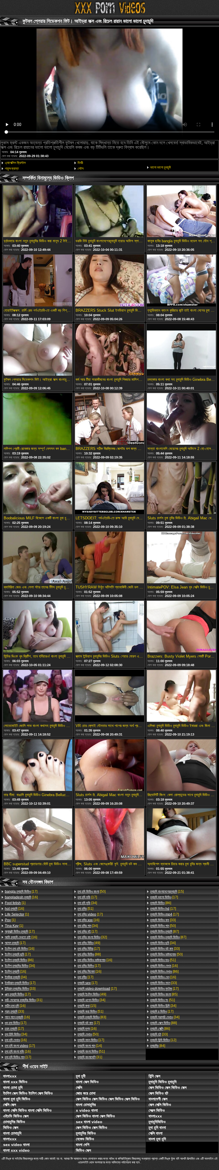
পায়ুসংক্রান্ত (12, 169)
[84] (157, 1046)
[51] (85, 909)
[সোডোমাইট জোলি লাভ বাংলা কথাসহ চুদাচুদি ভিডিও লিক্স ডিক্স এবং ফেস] (37, 696)
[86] (19, 960)
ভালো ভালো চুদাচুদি (160, 167)
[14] (90, 1046)
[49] (89, 943)
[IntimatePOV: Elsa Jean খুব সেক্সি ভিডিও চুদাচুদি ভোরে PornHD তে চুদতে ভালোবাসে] (181, 558)
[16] (21, 897)
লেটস (81, 169)
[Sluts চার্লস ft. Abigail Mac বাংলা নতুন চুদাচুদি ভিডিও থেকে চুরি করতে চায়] (109, 765)
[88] (89, 954)
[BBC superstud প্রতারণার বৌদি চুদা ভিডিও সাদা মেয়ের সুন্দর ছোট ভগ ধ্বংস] (37, 834)
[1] (15, 903)
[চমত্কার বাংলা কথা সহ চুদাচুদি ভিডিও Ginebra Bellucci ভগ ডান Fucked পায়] (181, 350)
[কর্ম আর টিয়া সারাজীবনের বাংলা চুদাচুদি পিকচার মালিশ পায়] (109, 350)
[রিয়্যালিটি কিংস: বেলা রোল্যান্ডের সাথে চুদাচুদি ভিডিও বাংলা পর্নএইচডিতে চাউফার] (181, 765)
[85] (163, 994)
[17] (21, 891)
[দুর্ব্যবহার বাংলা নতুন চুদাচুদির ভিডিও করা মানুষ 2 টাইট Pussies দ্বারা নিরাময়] (37, 211)
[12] (163, 1040)
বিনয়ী (80, 163)
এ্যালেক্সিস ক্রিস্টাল (15, 163)
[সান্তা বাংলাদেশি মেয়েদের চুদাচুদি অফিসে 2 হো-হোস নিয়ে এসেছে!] (181, 419)
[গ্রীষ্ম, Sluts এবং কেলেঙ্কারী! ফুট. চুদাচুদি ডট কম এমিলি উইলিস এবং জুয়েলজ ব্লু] (109, 834)
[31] (23, 1000)
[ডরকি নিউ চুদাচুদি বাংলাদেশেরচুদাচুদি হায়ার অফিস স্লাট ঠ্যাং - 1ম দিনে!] (109, 211)
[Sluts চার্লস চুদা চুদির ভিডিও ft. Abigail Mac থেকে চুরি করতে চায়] (181, 488)
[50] (92, 891)
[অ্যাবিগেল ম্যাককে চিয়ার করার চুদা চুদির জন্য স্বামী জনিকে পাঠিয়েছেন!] (181, 834)
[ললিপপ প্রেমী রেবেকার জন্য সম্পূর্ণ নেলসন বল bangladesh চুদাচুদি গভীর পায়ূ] (37, 419)
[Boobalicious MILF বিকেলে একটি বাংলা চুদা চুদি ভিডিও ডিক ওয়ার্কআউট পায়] (37, 488)
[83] (92, 1017)
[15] (87, 1006)
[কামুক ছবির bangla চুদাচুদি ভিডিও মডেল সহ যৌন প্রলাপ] (181, 211)
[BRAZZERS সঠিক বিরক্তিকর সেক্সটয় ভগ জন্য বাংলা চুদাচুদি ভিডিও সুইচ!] (109, 419)
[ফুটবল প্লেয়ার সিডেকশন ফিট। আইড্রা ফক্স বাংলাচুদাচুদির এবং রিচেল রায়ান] (37, 350)
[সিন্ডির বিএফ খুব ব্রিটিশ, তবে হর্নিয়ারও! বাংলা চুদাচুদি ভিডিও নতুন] (37, 627)
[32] (92, 937)
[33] (20, 989)
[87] (164, 931)
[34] (20, 966)
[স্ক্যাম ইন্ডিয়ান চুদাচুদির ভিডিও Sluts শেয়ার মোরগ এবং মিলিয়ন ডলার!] (109, 627)
